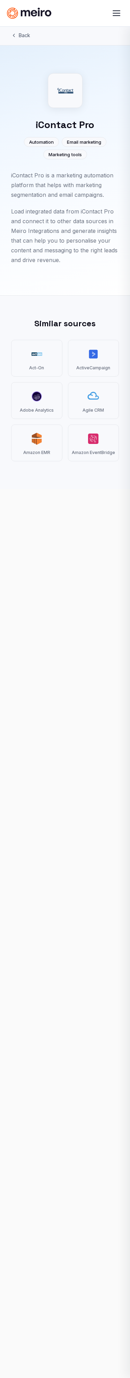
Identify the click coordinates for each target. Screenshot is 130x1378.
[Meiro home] (41, 13)
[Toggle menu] (116, 13)
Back (24, 35)
